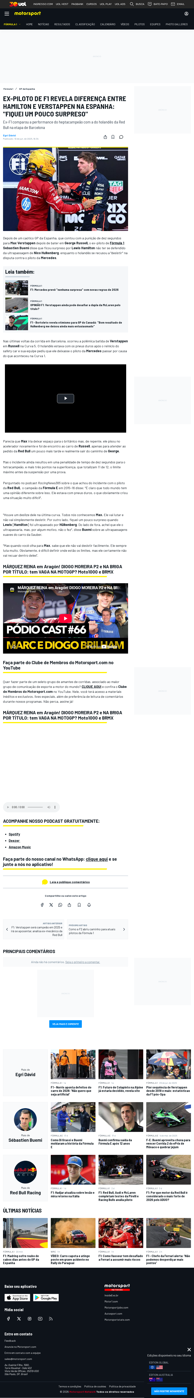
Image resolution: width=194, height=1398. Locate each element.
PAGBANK (77, 4)
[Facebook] (42, 905)
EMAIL (181, 4)
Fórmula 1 (117, 243)
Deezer (14, 840)
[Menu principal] (7, 14)
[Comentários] (122, 137)
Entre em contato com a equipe (23, 1352)
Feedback (10, 1340)
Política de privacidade (122, 1386)
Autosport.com (113, 1313)
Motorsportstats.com (117, 1319)
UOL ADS (120, 4)
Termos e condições (70, 1386)
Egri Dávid (9, 135)
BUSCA (140, 4)
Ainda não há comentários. (65, 962)
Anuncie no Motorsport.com (20, 1346)
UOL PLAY (106, 4)
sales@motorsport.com (18, 1358)
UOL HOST (62, 4)
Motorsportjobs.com (116, 1307)
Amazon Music (20, 847)
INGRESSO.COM (43, 4)
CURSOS (91, 4)
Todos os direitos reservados (115, 1391)
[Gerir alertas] (89, 905)
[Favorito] (113, 137)
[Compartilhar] (105, 137)
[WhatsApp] (60, 905)
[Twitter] (51, 905)
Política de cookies (95, 1386)
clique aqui (97, 859)
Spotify (14, 834)
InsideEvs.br (111, 1295)
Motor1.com (111, 1301)
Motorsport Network (82, 1391)
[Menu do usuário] (186, 13)
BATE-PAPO (161, 4)
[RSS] (51, 1319)
